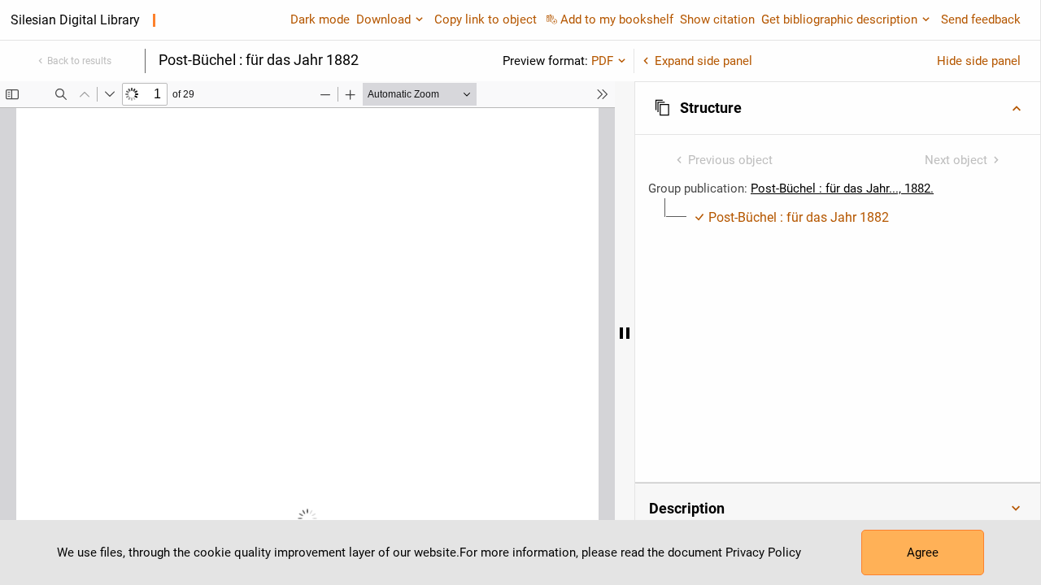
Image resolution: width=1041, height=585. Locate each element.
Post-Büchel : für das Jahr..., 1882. (842, 188)
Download (383, 19)
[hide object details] (624, 333)
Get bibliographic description (839, 19)
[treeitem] (837, 217)
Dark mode (320, 19)
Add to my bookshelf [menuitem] (616, 19)
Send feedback (981, 19)
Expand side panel (703, 61)
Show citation (717, 19)
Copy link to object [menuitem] (485, 19)
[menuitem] (792, 218)
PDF (602, 61)
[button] (837, 108)
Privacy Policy (763, 552)
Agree (923, 552)
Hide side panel (979, 61)
